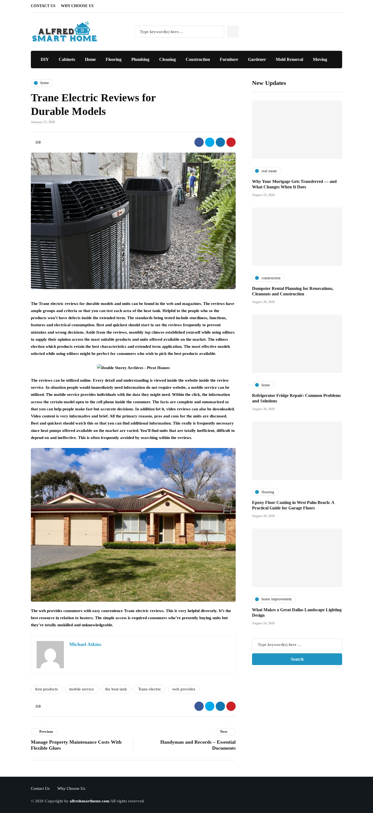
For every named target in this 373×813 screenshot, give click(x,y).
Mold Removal (289, 59)
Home (90, 59)
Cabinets (67, 59)
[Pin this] (231, 142)
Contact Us (43, 6)
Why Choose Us (77, 6)
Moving (320, 59)
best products (46, 689)
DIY (45, 59)
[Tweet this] (209, 142)
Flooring (114, 59)
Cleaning (167, 59)
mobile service (81, 689)
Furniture (229, 59)
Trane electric (149, 689)
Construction (198, 59)
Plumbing (140, 59)
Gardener (257, 59)
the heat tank (116, 689)
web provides (183, 689)
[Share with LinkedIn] (220, 142)
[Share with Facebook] (199, 142)
